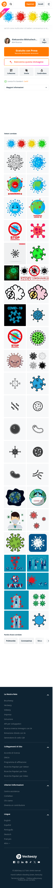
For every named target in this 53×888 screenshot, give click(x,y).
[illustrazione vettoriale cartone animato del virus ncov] (15, 542)
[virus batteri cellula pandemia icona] (15, 321)
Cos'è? (26, 81)
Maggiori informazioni (15, 87)
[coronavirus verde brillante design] (34, 363)
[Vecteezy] (4, 4)
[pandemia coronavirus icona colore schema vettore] (15, 428)
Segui (44, 42)
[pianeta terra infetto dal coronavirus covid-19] (15, 815)
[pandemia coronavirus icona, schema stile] (15, 405)
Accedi (40, 4)
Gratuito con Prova (26, 51)
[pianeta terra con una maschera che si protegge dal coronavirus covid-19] (15, 838)
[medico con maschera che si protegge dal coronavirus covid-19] (15, 861)
